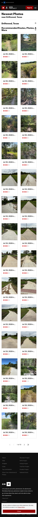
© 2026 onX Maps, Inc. (14, 514)
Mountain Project (24, 458)
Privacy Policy (21, 507)
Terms (23, 514)
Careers (4, 501)
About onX (5, 498)
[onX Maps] (6, 485)
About (4, 458)
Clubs (3, 466)
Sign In (29, 8)
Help (3, 460)
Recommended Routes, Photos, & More (19, 28)
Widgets (4, 463)
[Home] (10, 7)
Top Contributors (7, 469)
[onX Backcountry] (8, 2)
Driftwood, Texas (10, 23)
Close (19, 511)
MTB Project (23, 460)
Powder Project (24, 469)
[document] (19, 508)
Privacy (29, 514)
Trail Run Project (24, 466)
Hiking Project (24, 463)
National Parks (24, 472)
